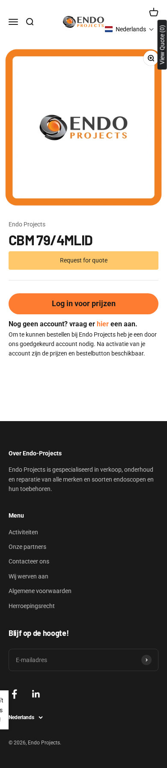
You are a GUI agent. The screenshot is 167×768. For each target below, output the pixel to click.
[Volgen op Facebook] (14, 694)
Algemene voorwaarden (40, 590)
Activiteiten (23, 532)
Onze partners (27, 546)
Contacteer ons (29, 561)
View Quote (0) (162, 44)
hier (103, 324)
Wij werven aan (28, 576)
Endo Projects (27, 224)
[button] (129, 29)
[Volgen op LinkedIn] (36, 694)
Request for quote (83, 260)
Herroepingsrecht (32, 605)
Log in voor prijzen (84, 303)
